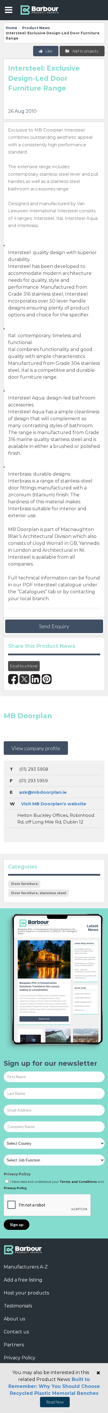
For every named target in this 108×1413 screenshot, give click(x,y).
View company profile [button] (36, 748)
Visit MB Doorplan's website (53, 803)
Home (11, 28)
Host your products (26, 1293)
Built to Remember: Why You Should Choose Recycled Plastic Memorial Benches (54, 1386)
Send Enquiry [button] (54, 626)
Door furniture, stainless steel (38, 893)
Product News (36, 28)
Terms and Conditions (78, 1182)
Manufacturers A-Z (26, 1267)
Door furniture (24, 884)
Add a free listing (23, 1280)
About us (14, 1319)
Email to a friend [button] (23, 665)
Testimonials (18, 1306)
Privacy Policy (17, 1174)
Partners (14, 1345)
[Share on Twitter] (24, 679)
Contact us (16, 1332)
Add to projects (84, 50)
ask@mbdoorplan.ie (43, 792)
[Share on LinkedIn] (36, 679)
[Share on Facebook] (13, 679)
